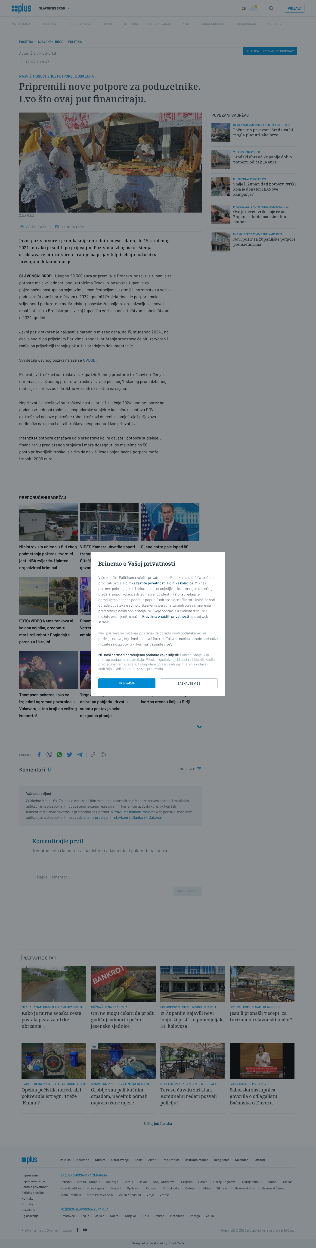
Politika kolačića (180, 583)
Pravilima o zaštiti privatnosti (165, 616)
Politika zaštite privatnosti (144, 583)
